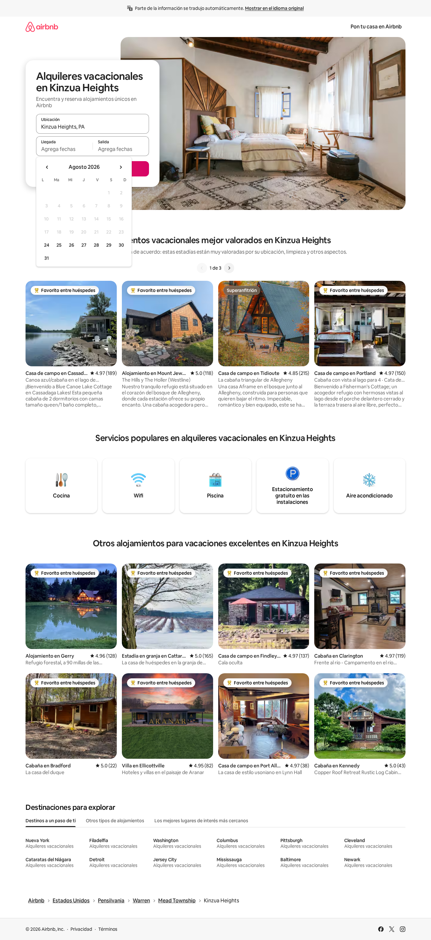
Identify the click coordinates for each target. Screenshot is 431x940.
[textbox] (64, 149)
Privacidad (81, 929)
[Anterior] (202, 268)
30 (121, 245)
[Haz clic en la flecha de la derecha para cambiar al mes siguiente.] (121, 167)
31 (46, 258)
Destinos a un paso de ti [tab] (51, 821)
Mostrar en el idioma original (274, 8)
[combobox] (92, 127)
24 (46, 245)
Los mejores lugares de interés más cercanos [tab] (201, 821)
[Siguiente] (229, 268)
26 (71, 245)
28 (96, 245)
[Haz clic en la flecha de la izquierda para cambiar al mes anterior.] (47, 167)
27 (83, 245)
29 (108, 245)
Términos (107, 929)
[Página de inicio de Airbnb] (42, 27)
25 (59, 245)
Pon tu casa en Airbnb (376, 26)
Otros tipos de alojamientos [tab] (115, 821)
